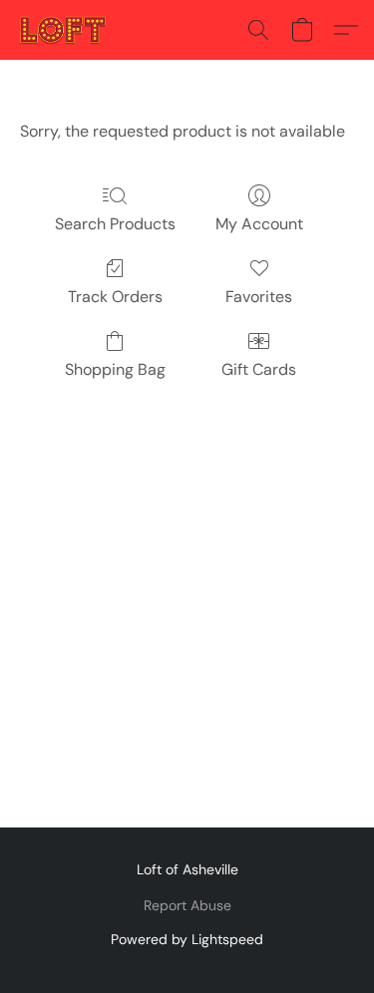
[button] (65, 30)
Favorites (258, 296)
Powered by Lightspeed (187, 939)
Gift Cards (258, 369)
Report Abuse (187, 905)
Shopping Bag (115, 369)
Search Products (115, 223)
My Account (259, 223)
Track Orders (115, 296)
